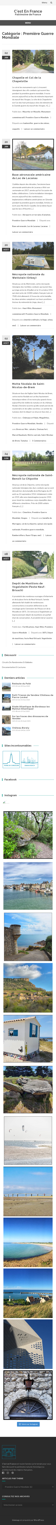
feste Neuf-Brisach (32, 638)
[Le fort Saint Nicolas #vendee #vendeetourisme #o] (28, 937)
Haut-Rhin (27, 308)
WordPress (39, 1520)
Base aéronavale (19, 226)
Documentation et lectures (14, 667)
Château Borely (20, 728)
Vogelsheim (47, 638)
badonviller (28, 123)
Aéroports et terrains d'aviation (36, 215)
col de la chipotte (29, 524)
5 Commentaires (39, 441)
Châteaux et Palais (30, 418)
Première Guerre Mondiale (37, 117)
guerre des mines (41, 123)
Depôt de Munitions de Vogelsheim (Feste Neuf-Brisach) (28, 587)
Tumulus (24, 441)
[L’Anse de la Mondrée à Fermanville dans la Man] (28, 1242)
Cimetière (27, 512)
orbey (50, 320)
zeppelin (16, 129)
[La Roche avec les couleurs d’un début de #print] (28, 988)
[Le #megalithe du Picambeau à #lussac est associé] (28, 835)
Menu (44, 2)
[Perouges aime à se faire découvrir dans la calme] (28, 1395)
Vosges (24, 518)
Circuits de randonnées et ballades (17, 662)
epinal (40, 524)
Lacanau (44, 226)
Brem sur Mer (22, 429)
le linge (43, 320)
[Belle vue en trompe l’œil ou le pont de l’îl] (28, 1191)
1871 (44, 633)
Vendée (39, 423)
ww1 (14, 325)
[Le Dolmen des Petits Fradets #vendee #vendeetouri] (28, 1089)
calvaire (32, 429)
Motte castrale (34, 435)
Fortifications (28, 627)
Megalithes (44, 418)
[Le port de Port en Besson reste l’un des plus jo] (28, 1293)
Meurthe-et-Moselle (31, 112)
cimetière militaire (31, 320)
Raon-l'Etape (31, 535)
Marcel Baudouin (19, 435)
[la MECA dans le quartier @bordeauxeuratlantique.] (28, 1344)
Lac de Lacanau (33, 226)
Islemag (15, 1520)
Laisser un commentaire (34, 129)
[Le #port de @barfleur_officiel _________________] (28, 886)
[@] (10, 804)
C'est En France (28, 11)
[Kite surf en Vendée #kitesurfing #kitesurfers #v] (28, 1140)
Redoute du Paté (21, 684)
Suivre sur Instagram (30, 1424)
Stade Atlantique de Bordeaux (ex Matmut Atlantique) (31, 708)
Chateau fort (42, 429)
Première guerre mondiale (32, 529)
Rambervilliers (18, 535)
